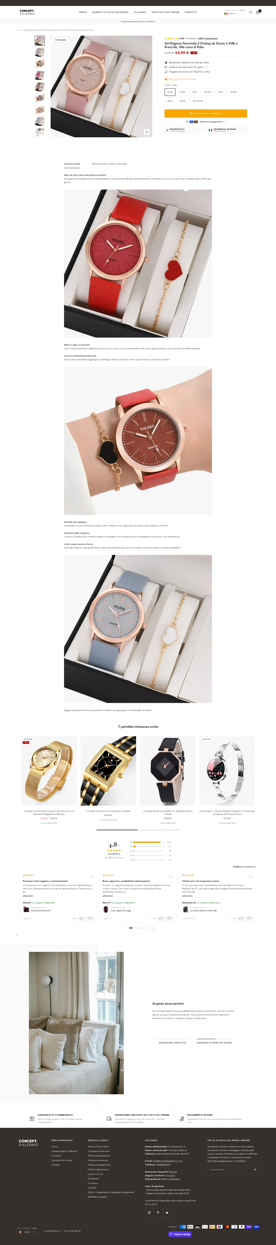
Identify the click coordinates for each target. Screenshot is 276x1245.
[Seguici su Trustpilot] (167, 1212)
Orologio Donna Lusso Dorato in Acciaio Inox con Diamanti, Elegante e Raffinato (49, 813)
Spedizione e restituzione (109, 164)
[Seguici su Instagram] (149, 1212)
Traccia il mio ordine (165, 12)
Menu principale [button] (62, 1140)
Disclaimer (93, 1178)
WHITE (233, 92)
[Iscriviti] (254, 1169)
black (182, 101)
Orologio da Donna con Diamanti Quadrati (108, 811)
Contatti (191, 12)
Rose (182, 92)
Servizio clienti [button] (98, 1140)
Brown (207, 92)
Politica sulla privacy (98, 1169)
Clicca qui (170, 1175)
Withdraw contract (97, 1196)
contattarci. (240, 1161)
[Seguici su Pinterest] (158, 1212)
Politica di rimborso (98, 1160)
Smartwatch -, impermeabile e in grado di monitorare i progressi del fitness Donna (227, 813)
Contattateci (173, 1179)
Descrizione (72, 164)
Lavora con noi (95, 1174)
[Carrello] (257, 12)
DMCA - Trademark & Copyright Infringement (111, 1192)
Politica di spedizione (99, 1155)
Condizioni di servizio (99, 1151)
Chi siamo (140, 12)
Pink (194, 92)
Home (19, 30)
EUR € (231, 13)
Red (220, 92)
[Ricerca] (250, 12)
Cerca (83, 12)
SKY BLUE (198, 101)
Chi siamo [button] (151, 1140)
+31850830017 (163, 1164)
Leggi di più (28, 895)
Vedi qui (173, 1172)
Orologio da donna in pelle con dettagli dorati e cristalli (167, 813)
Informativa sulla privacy (219, 1161)
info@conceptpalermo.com (210, 1025)
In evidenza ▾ (249, 866)
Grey (170, 92)
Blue (170, 101)
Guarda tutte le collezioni (110, 12)
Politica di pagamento (99, 1164)
